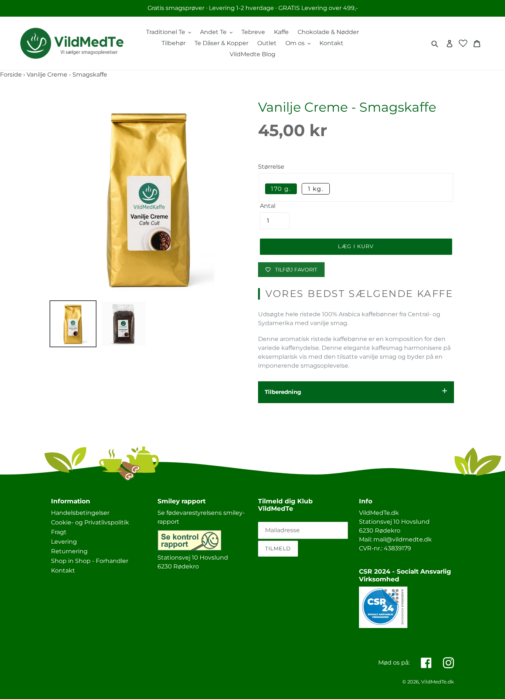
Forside (11, 74)
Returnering (69, 551)
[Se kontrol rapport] (189, 548)
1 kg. (315, 188)
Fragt (59, 532)
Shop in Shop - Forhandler (89, 560)
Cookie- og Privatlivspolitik (90, 522)
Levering (64, 541)
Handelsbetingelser (80, 512)
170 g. (281, 188)
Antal (267, 205)
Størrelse (271, 166)
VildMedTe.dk (437, 682)
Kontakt (63, 570)
